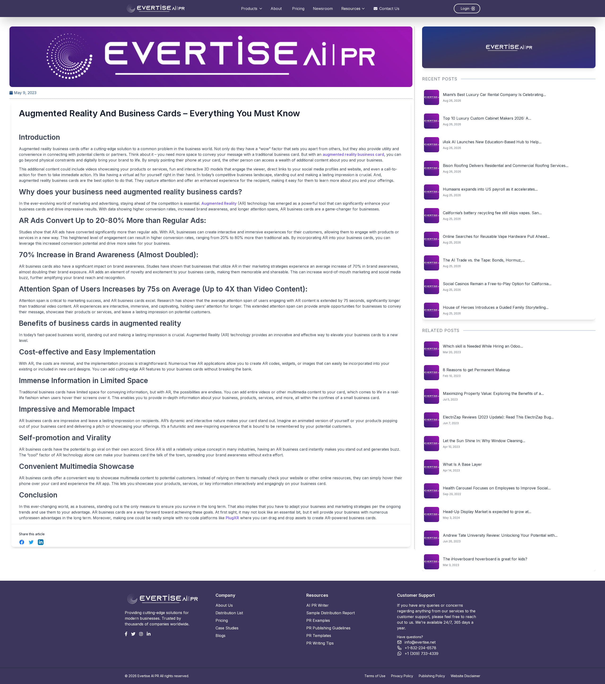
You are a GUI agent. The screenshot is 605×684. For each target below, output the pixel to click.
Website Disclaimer (465, 676)
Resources (350, 8)
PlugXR (232, 517)
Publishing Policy (432, 676)
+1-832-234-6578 (420, 647)
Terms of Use (374, 676)
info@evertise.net (420, 642)
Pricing (298, 8)
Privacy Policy (402, 676)
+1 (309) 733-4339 (421, 653)
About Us (224, 605)
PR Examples (318, 620)
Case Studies (227, 628)
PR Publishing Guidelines (328, 628)
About (276, 8)
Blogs (220, 635)
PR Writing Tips (320, 643)
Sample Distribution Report (330, 612)
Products (249, 8)
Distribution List (229, 612)
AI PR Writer (317, 605)
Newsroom (323, 8)
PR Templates (318, 635)
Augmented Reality (219, 203)
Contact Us (389, 8)
